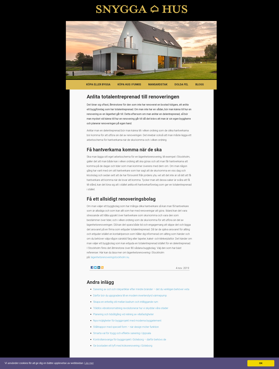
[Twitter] (95, 267)
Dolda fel (181, 84)
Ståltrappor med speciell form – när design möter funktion (126, 326)
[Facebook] (92, 267)
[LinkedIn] (99, 267)
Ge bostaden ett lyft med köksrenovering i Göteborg (122, 345)
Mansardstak (157, 84)
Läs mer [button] (89, 363)
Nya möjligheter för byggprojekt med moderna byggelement (127, 320)
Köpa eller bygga (98, 84)
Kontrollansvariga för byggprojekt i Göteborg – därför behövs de (129, 339)
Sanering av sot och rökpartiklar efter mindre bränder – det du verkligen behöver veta (141, 289)
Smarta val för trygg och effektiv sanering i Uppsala (122, 333)
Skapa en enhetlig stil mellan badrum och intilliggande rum (125, 301)
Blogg (199, 84)
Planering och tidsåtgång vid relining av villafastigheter (123, 314)
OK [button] (261, 363)
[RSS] (102, 267)
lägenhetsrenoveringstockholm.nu (110, 257)
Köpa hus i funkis (129, 84)
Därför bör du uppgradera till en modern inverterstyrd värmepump (130, 295)
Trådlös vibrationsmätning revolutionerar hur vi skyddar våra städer (130, 308)
